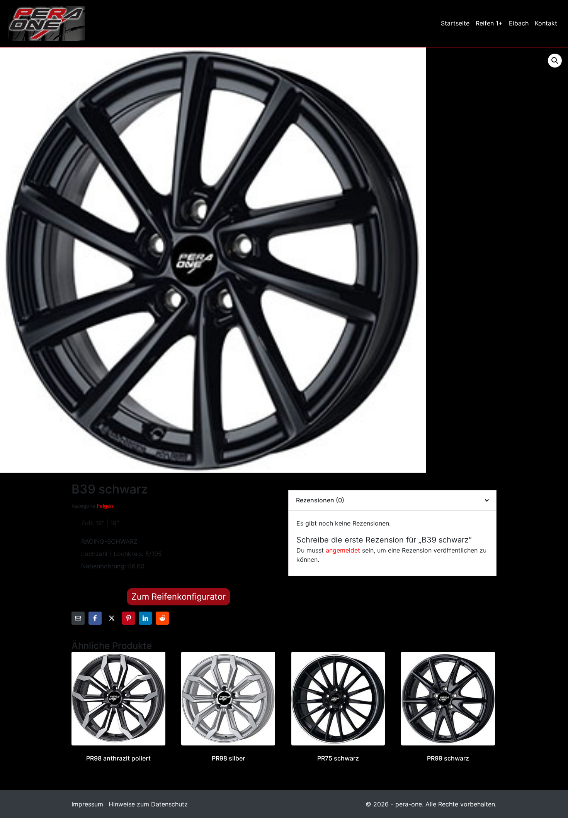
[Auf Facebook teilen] (95, 618)
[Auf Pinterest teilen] (128, 618)
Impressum (87, 804)
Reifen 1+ (489, 23)
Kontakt (546, 23)
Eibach (519, 23)
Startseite (455, 23)
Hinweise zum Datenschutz (148, 804)
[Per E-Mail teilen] (78, 618)
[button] (555, 61)
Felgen (105, 506)
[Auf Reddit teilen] (162, 618)
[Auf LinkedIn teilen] (145, 618)
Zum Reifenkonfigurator (178, 597)
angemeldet (343, 550)
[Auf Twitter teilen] (111, 618)
